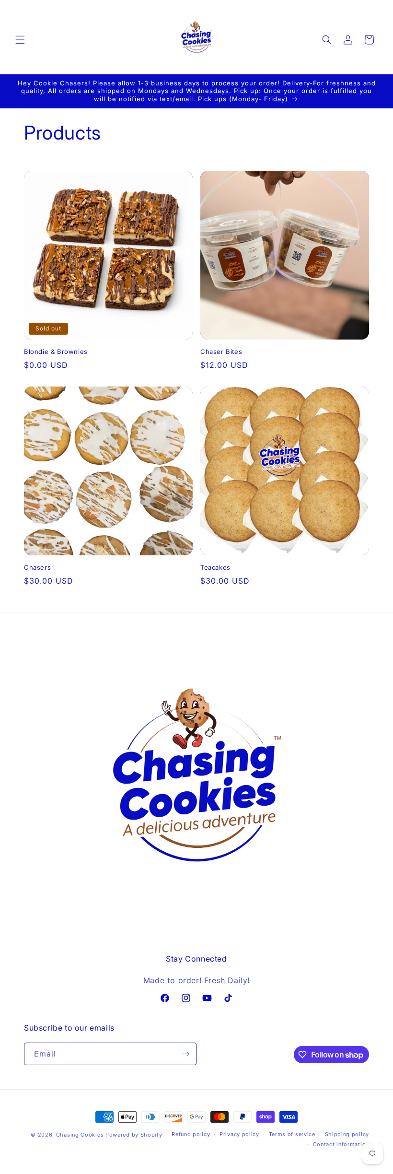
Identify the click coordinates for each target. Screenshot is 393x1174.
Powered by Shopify (133, 1134)
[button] (20, 39)
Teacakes (215, 567)
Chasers (37, 567)
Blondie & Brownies (56, 351)
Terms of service (292, 1134)
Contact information (341, 1144)
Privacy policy (239, 1134)
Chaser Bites (221, 351)
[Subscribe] (185, 1054)
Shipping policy (347, 1134)
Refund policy (191, 1134)
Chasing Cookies (80, 1134)
